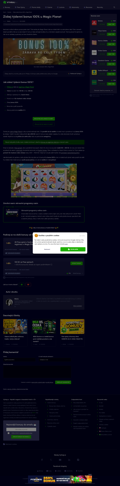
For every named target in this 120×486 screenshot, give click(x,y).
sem (66, 244)
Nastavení (47, 249)
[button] (82, 235)
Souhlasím (74, 249)
